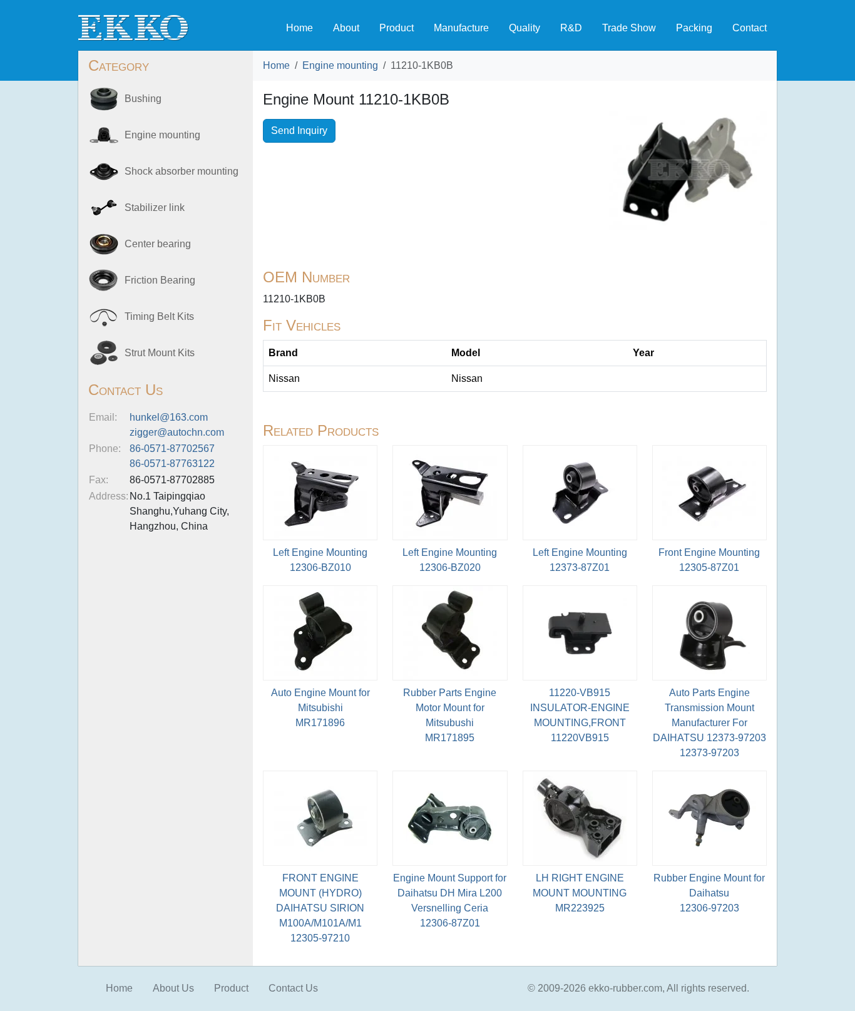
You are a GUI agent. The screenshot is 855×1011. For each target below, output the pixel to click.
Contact (749, 28)
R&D (571, 28)
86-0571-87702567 (172, 448)
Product (396, 28)
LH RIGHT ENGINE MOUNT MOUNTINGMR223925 (580, 893)
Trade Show (629, 28)
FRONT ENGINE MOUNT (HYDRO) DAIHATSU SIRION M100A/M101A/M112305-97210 (320, 908)
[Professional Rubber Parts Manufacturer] (133, 27)
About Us (173, 988)
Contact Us (293, 988)
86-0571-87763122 (172, 463)
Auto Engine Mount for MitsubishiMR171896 (320, 707)
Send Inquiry (299, 130)
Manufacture (461, 28)
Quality (524, 28)
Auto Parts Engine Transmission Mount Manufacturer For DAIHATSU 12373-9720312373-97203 (709, 722)
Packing (694, 28)
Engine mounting (340, 65)
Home (299, 28)
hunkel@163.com (169, 417)
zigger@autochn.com (177, 432)
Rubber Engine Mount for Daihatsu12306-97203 (709, 893)
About (346, 28)
